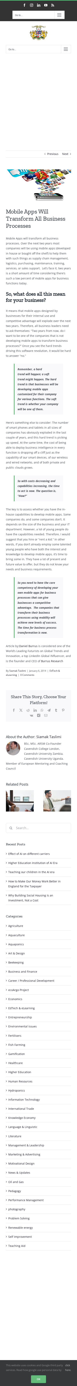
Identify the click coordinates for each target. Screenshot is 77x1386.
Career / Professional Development (31, 981)
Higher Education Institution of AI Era (32, 863)
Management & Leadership (26, 1145)
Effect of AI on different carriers (29, 854)
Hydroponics (16, 1090)
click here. (68, 1367)
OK (38, 1379)
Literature (14, 1136)
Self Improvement (20, 1237)
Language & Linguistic (22, 1127)
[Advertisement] (38, 96)
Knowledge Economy (22, 1118)
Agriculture (15, 926)
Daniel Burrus (28, 646)
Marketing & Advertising (24, 1154)
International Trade (21, 1109)
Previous (52, 154)
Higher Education (19, 1072)
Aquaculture (16, 935)
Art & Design (16, 953)
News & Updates (19, 1172)
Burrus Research (52, 661)
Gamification (16, 1054)
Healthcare (15, 1063)
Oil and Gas (16, 1182)
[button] (9, 801)
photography (16, 1209)
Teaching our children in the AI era (31, 872)
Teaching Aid (16, 1246)
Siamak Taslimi (17, 670)
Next (65, 154)
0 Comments (27, 675)
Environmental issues (22, 1026)
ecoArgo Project (18, 990)
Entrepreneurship (20, 1017)
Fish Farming (16, 1045)
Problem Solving (19, 1218)
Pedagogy (14, 1191)
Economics (15, 999)
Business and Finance (22, 971)
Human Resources (20, 1081)
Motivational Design (21, 1163)
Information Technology (24, 1099)
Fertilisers (14, 1036)
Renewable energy (20, 1227)
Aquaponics (16, 944)
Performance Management (26, 1200)
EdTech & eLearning (21, 1008)
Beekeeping (16, 962)
